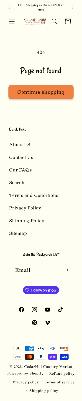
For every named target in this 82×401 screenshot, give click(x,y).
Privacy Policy (25, 207)
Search (17, 182)
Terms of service (60, 382)
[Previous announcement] (10, 8)
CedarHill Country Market (48, 366)
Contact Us (21, 157)
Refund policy (62, 373)
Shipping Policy (26, 220)
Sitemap (18, 233)
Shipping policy (43, 390)
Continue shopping (40, 92)
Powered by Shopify (25, 373)
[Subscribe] (66, 270)
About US (19, 144)
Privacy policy (26, 382)
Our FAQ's (20, 169)
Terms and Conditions (33, 195)
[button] (11, 21)
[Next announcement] (73, 8)
